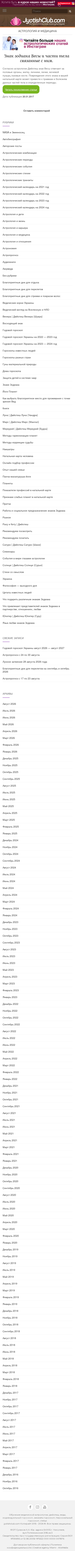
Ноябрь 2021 (10, 1092)
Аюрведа (8, 268)
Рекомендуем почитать (16, 538)
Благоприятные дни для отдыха (21, 282)
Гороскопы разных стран (17, 357)
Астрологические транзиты (18, 180)
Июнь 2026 (9, 717)
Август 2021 (9, 1113)
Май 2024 (8, 888)
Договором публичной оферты (31, 1544)
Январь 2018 (10, 1385)
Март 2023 (9, 983)
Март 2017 (9, 1454)
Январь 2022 (10, 1079)
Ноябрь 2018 (10, 1317)
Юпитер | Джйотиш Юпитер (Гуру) (22, 616)
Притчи (7, 503)
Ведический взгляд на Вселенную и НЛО (26, 309)
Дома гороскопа (12, 371)
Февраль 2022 (11, 1072)
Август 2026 (9, 703)
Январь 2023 (10, 997)
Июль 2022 (9, 1038)
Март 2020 (9, 1229)
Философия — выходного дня (20, 585)
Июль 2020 (9, 1201)
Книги (6, 408)
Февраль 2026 (11, 744)
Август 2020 (9, 1195)
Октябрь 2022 (10, 1017)
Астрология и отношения (17, 241)
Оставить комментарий (36, 110)
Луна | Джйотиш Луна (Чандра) (20, 415)
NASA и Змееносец (14, 132)
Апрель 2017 (10, 1447)
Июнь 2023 (9, 963)
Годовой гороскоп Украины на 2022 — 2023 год (30, 337)
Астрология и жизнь (14, 221)
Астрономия (10, 248)
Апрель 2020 (10, 1222)
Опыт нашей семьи (14, 469)
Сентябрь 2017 (11, 1413)
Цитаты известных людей (17, 592)
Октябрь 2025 (10, 772)
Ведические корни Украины (18, 302)
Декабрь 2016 (10, 1474)
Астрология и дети (13, 214)
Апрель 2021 (10, 1140)
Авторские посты (12, 146)
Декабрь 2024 (10, 840)
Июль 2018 (9, 1345)
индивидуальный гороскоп (18, 1517)
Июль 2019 (9, 1270)
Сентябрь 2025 (11, 778)
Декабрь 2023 (10, 922)
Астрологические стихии (16, 173)
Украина (7, 578)
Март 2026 (9, 738)
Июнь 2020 (9, 1208)
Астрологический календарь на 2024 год (26, 207)
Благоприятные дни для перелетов (23, 289)
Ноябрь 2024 (10, 847)
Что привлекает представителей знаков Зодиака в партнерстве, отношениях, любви (31, 607)
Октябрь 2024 (10, 854)
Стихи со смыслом (13, 572)
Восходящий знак (13, 323)
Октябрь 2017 (10, 1406)
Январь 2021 (10, 1160)
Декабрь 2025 (10, 758)
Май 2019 (8, 1276)
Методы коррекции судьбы (18, 442)
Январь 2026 (10, 751)
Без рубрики (10, 275)
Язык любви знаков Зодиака (19, 622)
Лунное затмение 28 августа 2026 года (25, 661)
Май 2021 (8, 1133)
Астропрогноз (10, 255)
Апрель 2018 (10, 1365)
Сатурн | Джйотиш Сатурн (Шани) (22, 544)
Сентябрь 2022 (11, 1024)
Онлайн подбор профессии (18, 462)
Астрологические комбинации (20, 152)
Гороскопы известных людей (19, 350)
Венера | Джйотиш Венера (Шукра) (23, 316)
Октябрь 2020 (10, 1181)
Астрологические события (17, 166)
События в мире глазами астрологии (24, 558)
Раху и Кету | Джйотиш (15, 524)
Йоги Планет (10, 391)
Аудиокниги (9, 262)
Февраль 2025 (11, 826)
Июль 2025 (9, 792)
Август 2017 (9, 1420)
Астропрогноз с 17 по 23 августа (21, 678)
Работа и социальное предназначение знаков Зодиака (34, 510)
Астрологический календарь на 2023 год (26, 200)
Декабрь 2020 (10, 1167)
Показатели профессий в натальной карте (27, 490)
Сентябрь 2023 (11, 942)
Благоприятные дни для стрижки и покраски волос (31, 296)
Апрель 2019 (10, 1283)
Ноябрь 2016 (10, 1481)
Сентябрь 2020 (11, 1188)
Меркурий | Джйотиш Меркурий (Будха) (25, 428)
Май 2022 (8, 1051)
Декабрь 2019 (10, 1249)
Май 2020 (8, 1215)
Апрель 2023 (10, 976)
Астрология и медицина (37, 31)
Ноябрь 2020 (10, 1174)
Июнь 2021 (9, 1126)
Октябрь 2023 (10, 935)
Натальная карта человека (18, 456)
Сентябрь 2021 (11, 1106)
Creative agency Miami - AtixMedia (50, 1547)
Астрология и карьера (15, 227)
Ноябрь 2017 (10, 1399)
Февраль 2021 (11, 1154)
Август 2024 (9, 867)
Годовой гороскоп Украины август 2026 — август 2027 (33, 648)
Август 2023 (9, 949)
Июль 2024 (9, 874)
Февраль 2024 (11, 908)
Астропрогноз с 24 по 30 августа (21, 654)
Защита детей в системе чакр (19, 377)
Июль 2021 (9, 1119)
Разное (7, 517)
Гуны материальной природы (19, 364)
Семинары (9, 551)
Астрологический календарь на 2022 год (26, 193)
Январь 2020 (10, 1242)
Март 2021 (9, 1147)
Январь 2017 (10, 1467)
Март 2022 (9, 1065)
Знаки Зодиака (11, 384)
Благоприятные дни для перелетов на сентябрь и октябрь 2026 (36, 670)
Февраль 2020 (11, 1235)
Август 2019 (9, 1263)
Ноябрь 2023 (10, 929)
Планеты (8, 483)
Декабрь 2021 (10, 1085)
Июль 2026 (9, 710)
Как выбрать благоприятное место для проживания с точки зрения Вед (36, 399)
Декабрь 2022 (10, 1004)
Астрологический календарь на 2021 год (26, 187)
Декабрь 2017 (10, 1392)
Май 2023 (8, 969)
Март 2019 (9, 1290)
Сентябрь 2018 (11, 1331)
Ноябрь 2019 (10, 1256)
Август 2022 (9, 1031)
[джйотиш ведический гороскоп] (37, 22)
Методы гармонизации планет (20, 435)
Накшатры (8, 449)
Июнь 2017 (9, 1433)
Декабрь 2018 (10, 1310)
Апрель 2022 (10, 1058)
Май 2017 (8, 1440)
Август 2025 (9, 785)
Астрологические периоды (18, 159)
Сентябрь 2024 (11, 860)
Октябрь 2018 (10, 1324)
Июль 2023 (9, 956)
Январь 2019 (10, 1304)
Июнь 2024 (9, 881)
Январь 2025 (10, 833)
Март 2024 (9, 901)
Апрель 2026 (10, 731)
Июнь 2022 (9, 1044)
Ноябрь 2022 (10, 1010)
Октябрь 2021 (10, 1099)
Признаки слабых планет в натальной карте (28, 497)
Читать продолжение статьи (21, 89)
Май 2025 (8, 806)
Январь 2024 (10, 915)
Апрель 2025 (10, 813)
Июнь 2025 (9, 799)
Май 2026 (8, 724)
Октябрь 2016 (10, 1488)
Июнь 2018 (9, 1351)
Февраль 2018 (11, 1379)
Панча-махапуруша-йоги (17, 476)
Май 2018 (8, 1358)
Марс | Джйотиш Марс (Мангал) (21, 422)
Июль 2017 (9, 1426)
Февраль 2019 (11, 1297)
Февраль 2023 (11, 990)
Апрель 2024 (10, 894)
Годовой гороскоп (13, 330)
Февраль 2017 (11, 1461)
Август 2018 (9, 1338)
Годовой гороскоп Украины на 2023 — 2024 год (30, 343)
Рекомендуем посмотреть (17, 531)
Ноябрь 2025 (10, 765)
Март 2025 (9, 819)
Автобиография (12, 139)
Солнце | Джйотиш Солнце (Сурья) (23, 565)
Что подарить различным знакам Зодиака (26, 599)
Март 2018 (9, 1372)
